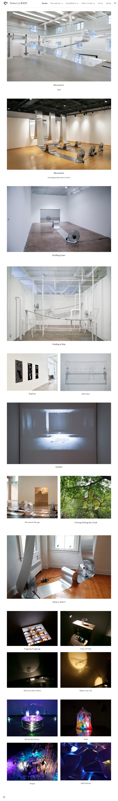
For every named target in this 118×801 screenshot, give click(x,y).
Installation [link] (71, 3)
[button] (115, 3)
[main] (59, 87)
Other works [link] (87, 3)
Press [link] (100, 3)
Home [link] (44, 3)
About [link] (108, 3)
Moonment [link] (55, 3)
